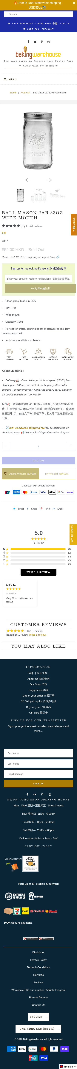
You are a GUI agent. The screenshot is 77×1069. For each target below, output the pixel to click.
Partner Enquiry (38, 997)
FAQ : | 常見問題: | (38, 672)
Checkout (48, 29)
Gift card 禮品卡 (38, 712)
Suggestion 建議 (38, 689)
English (36, 1017)
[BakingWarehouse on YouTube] (35, 42)
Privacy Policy (38, 959)
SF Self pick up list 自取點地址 (38, 701)
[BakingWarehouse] (38, 58)
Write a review (37, 634)
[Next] (49, 180)
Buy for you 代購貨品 (38, 707)
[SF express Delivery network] (8, 913)
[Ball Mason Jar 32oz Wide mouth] (38, 140)
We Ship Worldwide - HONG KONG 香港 (33, 23)
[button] (68, 1066)
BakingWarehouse (33, 1039)
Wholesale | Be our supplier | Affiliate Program (38, 989)
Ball (4, 232)
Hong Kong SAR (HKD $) (37, 1029)
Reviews (38, 982)
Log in (64, 23)
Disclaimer (38, 952)
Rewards (38, 974)
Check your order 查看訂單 (38, 695)
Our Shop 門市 (38, 684)
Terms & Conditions (38, 967)
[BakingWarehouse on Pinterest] (41, 42)
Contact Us (38, 1004)
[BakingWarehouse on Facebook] (28, 42)
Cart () (32, 29)
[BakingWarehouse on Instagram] (48, 42)
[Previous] (28, 180)
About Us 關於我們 (38, 678)
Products (25, 92)
